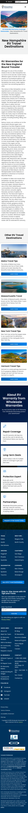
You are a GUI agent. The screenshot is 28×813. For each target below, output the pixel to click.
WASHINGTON (5, 565)
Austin (3, 542)
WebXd (21, 722)
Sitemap (3, 717)
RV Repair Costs (6, 663)
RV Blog (17, 631)
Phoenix (3, 557)
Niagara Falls (19, 539)
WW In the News (6, 642)
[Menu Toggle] (25, 7)
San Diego (18, 554)
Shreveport (18, 575)
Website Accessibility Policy (11, 768)
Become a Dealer (20, 637)
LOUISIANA (18, 565)
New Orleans (19, 569)
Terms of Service (5, 710)
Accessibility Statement (7, 714)
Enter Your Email (6, 607)
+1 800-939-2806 (20, 658)
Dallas (3, 539)
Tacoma (3, 575)
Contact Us (18, 678)
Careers (17, 649)
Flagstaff (4, 554)
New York (18, 536)
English (19, 1)
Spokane (4, 572)
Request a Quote (6, 651)
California (19, 551)
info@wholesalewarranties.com (16, 766)
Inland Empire (19, 560)
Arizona (4, 551)
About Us (4, 631)
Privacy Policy (5, 619)
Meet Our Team (6, 634)
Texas (3, 536)
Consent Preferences (7, 755)
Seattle (3, 569)
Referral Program (20, 640)
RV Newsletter (19, 634)
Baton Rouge (19, 572)
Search (10, 1)
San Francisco (19, 557)
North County (19, 542)
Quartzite (4, 560)
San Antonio (5, 545)
